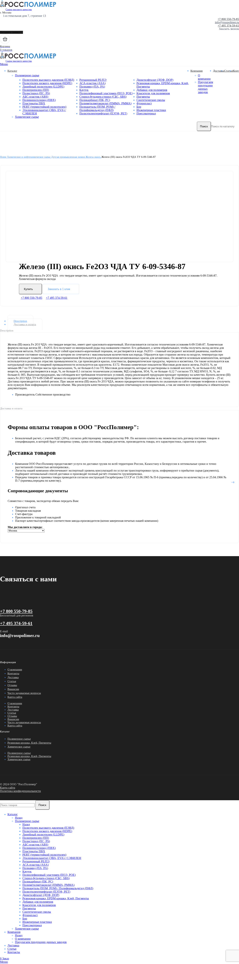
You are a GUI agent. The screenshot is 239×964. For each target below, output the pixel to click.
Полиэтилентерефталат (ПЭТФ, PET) (103, 113)
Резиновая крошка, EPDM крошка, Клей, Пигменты (55, 898)
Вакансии (13, 689)
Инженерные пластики (151, 110)
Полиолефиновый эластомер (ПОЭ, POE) (106, 93)
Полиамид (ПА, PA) (92, 86)
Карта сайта (14, 696)
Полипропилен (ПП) (35, 90)
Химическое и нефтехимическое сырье (29, 157)
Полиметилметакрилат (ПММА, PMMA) (105, 103)
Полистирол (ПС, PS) (36, 93)
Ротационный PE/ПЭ (92, 79)
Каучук (84, 90)
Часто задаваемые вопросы (24, 693)
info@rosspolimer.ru (227, 22)
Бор (138, 106)
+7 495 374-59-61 (228, 25)
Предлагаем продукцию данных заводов (205, 87)
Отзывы (12, 685)
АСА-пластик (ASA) (92, 83)
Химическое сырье (27, 116)
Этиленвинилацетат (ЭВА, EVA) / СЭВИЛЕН (51, 858)
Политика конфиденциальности (20, 791)
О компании (204, 77)
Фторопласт (144, 103)
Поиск (204, 126)
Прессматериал (146, 113)
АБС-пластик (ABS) (35, 96)
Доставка (13, 677)
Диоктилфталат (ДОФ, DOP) (154, 79)
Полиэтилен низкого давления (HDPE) (47, 83)
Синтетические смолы (150, 100)
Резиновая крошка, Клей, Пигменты (29, 742)
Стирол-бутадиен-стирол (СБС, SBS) (102, 96)
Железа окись (93, 157)
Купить (28, 289)
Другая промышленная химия (68, 157)
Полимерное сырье (27, 75)
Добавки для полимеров (151, 90)
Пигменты (143, 96)
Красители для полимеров (153, 93)
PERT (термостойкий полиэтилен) (44, 106)
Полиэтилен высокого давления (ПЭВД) (48, 79)
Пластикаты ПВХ (33, 103)
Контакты (13, 673)
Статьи (11, 681)
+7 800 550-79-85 (228, 19)
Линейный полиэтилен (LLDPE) (43, 86)
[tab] (122, 321)
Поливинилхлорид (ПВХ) (39, 100)
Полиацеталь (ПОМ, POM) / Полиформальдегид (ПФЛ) (97, 108)
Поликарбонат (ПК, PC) (94, 100)
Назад (18, 817)
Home (3, 157)
